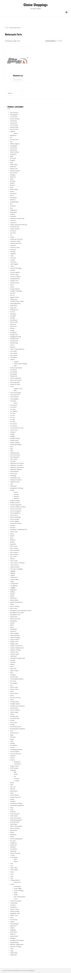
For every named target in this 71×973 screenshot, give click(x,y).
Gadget (12, 434)
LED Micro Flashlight (16, 569)
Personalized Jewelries (16, 679)
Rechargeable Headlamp (17, 729)
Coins (11, 256)
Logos (12, 581)
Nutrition (16, 494)
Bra (11, 204)
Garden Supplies (15, 442)
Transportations (15, 880)
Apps (15, 859)
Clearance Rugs (14, 247)
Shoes (16, 133)
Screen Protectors (15, 754)
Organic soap (14, 644)
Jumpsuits (13, 544)
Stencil (12, 836)
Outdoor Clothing (15, 650)
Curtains (12, 270)
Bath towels (13, 164)
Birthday (12, 181)
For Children (13, 411)
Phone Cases (14, 687)
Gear (11, 446)
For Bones (13, 407)
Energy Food (14, 334)
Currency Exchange (16, 268)
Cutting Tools (14, 280)
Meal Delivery (14, 600)
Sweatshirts (13, 849)
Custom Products (15, 276)
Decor (12, 285)
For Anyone (13, 405)
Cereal (12, 237)
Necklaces (13, 631)
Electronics (13, 326)
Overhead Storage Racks (17, 658)
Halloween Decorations (17, 467)
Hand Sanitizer (14, 471)
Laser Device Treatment (17, 563)
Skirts (11, 793)
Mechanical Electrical (16, 602)
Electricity (13, 324)
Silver (11, 785)
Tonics (12, 872)
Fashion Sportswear (16, 368)
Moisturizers (14, 617)
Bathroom (13, 166)
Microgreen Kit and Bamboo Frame (20, 610)
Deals (15, 893)
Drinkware (13, 314)
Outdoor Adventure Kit (17, 648)
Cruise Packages (19, 890)
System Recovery (15, 853)
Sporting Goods (15, 822)
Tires (11, 866)
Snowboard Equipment (17, 805)
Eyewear (12, 347)
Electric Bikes (14, 322)
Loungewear (14, 585)
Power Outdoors (15, 710)
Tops (11, 876)
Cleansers (13, 245)
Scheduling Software (16, 749)
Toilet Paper (13, 868)
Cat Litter (13, 233)
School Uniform (15, 751)
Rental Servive (14, 733)
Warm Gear (13, 932)
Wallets (12, 928)
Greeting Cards (14, 453)
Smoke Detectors (15, 797)
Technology (13, 857)
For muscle (13, 424)
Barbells (12, 160)
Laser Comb (13, 561)
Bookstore (13, 193)
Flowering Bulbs (15, 382)
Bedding (12, 175)
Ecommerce (17, 764)
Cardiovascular (14, 227)
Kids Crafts (13, 556)
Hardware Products (16, 480)
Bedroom (13, 177)
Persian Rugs (14, 677)
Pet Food (13, 681)
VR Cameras (13, 919)
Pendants (13, 675)
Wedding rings (14, 942)
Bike (15, 772)
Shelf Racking (14, 768)
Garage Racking (15, 438)
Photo (12, 691)
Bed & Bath (13, 173)
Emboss (12, 328)
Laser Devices (14, 565)
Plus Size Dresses (15, 697)
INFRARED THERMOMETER (18, 529)
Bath (11, 162)
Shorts (12, 783)
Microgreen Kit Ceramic (17, 612)
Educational (13, 320)
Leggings (13, 571)
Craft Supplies (14, 264)
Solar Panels (14, 816)
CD (11, 235)
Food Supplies (14, 399)
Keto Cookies (14, 548)
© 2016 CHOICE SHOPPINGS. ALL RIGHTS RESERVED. (18, 970)
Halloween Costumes (16, 465)
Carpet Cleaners (15, 229)
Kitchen (12, 559)
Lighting (12, 573)
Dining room (14, 299)
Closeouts (13, 249)
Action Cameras (15, 119)
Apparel (12, 131)
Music (12, 627)
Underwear (13, 907)
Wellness (16, 498)
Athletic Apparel (15, 144)
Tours (15, 899)
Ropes (12, 739)
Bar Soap (13, 158)
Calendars (13, 216)
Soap (11, 807)
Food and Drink (14, 395)
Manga (12, 594)
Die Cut (12, 295)
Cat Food (13, 231)
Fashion (12, 359)
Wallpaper (13, 930)
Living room (13, 577)
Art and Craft (14, 139)
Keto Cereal (13, 546)
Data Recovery (14, 283)
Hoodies (12, 525)
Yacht (11, 948)
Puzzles (12, 724)
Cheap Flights (18, 888)
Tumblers (13, 905)
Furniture (13, 432)
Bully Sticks (13, 212)
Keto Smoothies (15, 550)
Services (12, 760)
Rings (11, 735)
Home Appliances (15, 513)
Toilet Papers (14, 870)
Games (16, 861)
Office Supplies (14, 633)
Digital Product (14, 297)
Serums (12, 758)
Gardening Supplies (16, 444)
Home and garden (15, 511)
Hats (11, 484)
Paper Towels (14, 671)
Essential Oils (14, 341)
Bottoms (13, 200)
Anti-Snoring (13, 125)
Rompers (13, 737)
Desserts (13, 293)
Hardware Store (15, 482)
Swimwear (13, 851)
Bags (11, 156)
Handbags (13, 475)
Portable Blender (15, 704)
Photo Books (14, 693)
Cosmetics (13, 262)
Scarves (12, 747)
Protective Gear (15, 718)
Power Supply (14, 712)
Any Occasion (14, 129)
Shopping (13, 770)
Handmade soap (15, 478)
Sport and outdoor (15, 818)
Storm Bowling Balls (16, 839)
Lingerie (16, 361)
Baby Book (13, 150)
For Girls (12, 413)
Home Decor (14, 515)
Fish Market (13, 372)
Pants (12, 666)
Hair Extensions (14, 457)
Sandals (12, 743)
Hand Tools (13, 473)
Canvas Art (13, 222)
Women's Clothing (15, 946)
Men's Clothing (14, 606)
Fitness (16, 492)
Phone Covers (14, 689)
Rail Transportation (19, 897)
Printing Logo (14, 716)
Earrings (12, 318)
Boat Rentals (14, 189)
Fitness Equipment (15, 378)
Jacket (12, 534)
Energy (12, 330)
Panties (12, 664)
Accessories (13, 117)
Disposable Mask (15, 303)
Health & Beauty (15, 500)
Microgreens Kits (15, 614)
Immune (12, 527)
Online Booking (14, 635)
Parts (11, 673)
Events (12, 345)
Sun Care (13, 841)
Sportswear (13, 830)
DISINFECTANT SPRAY (17, 301)
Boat (11, 187)
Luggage (12, 588)
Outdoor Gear (14, 652)
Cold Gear (13, 258)
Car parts (16, 778)
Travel (12, 884)
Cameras (13, 220)
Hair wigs (13, 461)
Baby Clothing (14, 152)
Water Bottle (14, 936)
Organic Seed (14, 641)
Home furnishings (15, 517)
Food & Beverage (15, 393)
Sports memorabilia (16, 826)
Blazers (12, 183)
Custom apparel (15, 272)
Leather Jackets (14, 567)
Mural (12, 625)
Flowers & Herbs (15, 384)
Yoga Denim (14, 953)
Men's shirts (13, 608)
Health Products (15, 502)
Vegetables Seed (15, 913)
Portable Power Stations (17, 706)
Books (12, 191)
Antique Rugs (14, 127)
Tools (12, 874)
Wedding (12, 938)
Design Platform (15, 289)
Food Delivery (14, 397)
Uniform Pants (14, 909)
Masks (12, 596)
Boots (12, 195)
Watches (12, 934)
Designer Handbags (16, 291)
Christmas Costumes (16, 239)
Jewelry (12, 542)
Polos (12, 700)
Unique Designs (15, 911)
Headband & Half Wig (16, 488)
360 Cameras (14, 112)
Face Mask (13, 351)
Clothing (12, 251)
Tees (11, 863)
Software (13, 812)
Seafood (12, 756)
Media (12, 604)
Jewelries (12, 540)
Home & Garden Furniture (18, 507)
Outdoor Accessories (16, 646)
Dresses (12, 312)
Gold (11, 451)
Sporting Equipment (16, 820)
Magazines (13, 590)
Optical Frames (14, 639)
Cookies (12, 260)
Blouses (12, 185)
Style (15, 366)
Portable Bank (14, 702)
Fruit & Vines (14, 430)
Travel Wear (13, 903)
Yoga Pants (13, 955)
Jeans (11, 538)
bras (11, 208)
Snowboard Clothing (16, 803)
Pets (11, 685)
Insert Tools (13, 532)
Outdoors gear (14, 654)
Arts (11, 141)
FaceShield (13, 357)
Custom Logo (14, 274)
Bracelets (13, 206)
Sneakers (13, 801)
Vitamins (16, 496)
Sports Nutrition (15, 828)
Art (11, 137)
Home (7, 28)
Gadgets (12, 436)
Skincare (12, 789)
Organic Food (18, 388)
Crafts (12, 266)
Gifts (11, 449)
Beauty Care (14, 168)
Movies (12, 623)
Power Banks (14, 708)
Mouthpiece (13, 621)
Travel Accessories (15, 901)
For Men (12, 422)
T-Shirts (12, 855)
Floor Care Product (16, 380)
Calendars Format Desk (17, 218)
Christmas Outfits (15, 241)
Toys (11, 878)
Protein (12, 720)
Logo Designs (14, 579)
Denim (12, 287)
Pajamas (12, 662)
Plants (12, 695)
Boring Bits (13, 198)
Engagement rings (15, 337)
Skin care (13, 787)
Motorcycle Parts (15, 619)
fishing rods (13, 376)
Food (11, 386)
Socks (12, 809)
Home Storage (14, 519)
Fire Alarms (13, 370)
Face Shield (13, 355)
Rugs (11, 741)
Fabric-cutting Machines (17, 349)
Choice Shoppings (35, 4)
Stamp (12, 832)
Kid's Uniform (14, 552)
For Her (12, 415)
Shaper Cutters (14, 766)
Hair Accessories (15, 455)
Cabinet (12, 214)
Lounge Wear (14, 583)
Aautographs (14, 115)
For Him (12, 417)
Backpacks (13, 154)
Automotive (13, 148)
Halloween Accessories (17, 463)
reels (11, 731)
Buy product (18, 79)
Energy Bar (13, 332)
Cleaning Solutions (15, 243)
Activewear (13, 121)
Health (12, 490)
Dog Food (13, 308)
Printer (12, 714)
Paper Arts (13, 668)
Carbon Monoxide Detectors (18, 225)
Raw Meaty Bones (15, 726)
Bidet (11, 179)
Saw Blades (13, 745)
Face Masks (13, 353)
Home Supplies (14, 521)
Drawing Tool (14, 310)
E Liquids (16, 780)
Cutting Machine (15, 278)
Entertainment (14, 339)
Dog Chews (13, 305)
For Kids (12, 420)
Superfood (13, 845)
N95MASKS (13, 629)
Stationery (13, 834)
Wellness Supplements (17, 944)
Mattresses (13, 598)
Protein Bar (13, 722)
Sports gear (13, 824)
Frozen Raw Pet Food (16, 428)
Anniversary (13, 123)
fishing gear (13, 374)
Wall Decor (13, 926)
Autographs (13, 146)
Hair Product (14, 459)
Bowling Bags (14, 202)
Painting (12, 660)
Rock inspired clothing (20, 363)
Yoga (11, 951)
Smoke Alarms (14, 795)
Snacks (12, 799)
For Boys (13, 409)
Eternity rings (14, 343)
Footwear (13, 401)
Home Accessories (15, 509)
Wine (15, 390)
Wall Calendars (14, 924)
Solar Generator (15, 814)
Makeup (12, 592)
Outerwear (13, 656)
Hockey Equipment (15, 505)
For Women (13, 426)
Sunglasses (13, 843)
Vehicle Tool (13, 915)
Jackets (12, 536)
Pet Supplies (13, 683)
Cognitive (13, 254)
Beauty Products (15, 171)
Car (15, 776)
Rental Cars (17, 882)
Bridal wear (13, 210)
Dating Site (17, 762)
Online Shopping (15, 637)
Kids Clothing (14, 554)
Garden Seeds (14, 440)
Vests (11, 917)
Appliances (13, 135)
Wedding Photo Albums (17, 940)
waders (12, 922)
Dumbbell (13, 316)
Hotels (16, 895)
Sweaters (13, 847)
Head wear (13, 486)
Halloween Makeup (16, 469)
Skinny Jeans (14, 791)
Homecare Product (16, 523)
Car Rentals (17, 886)
